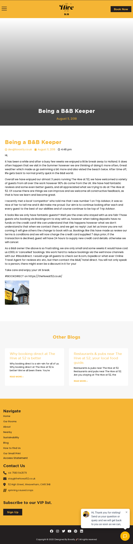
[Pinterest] (75, 531)
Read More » (17, 376)
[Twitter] (63, 531)
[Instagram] (57, 531)
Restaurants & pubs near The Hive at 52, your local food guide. (98, 358)
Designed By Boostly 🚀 (66, 539)
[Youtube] (69, 531)
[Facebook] (51, 531)
